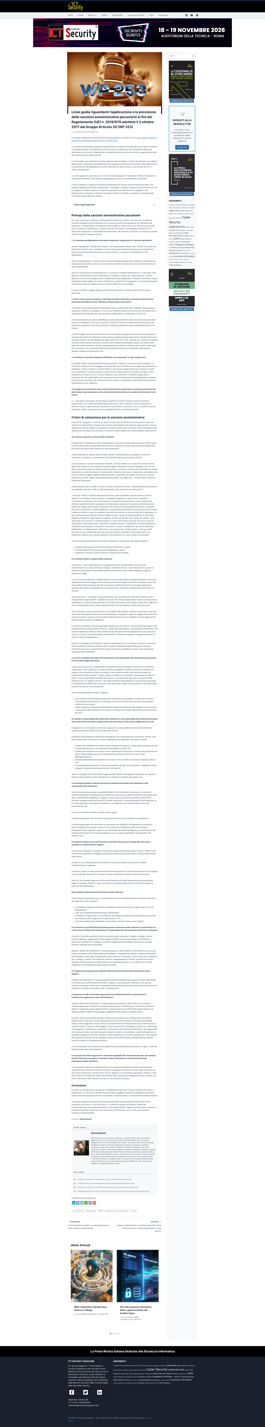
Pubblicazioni (117, 15)
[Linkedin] (186, 15)
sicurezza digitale (165, 1380)
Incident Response (185, 239)
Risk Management (184, 253)
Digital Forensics (183, 236)
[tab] (110, 1333)
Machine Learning (177, 247)
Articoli (80, 15)
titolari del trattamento (81, 667)
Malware (187, 247)
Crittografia (191, 207)
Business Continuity (188, 205)
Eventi (151, 15)
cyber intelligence (179, 213)
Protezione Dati (186, 250)
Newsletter (163, 15)
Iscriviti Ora (182, 147)
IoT (170, 247)
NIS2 (193, 247)
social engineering (184, 259)
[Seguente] (155, 1290)
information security (174, 242)
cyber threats (180, 230)
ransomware (174, 253)
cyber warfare (189, 230)
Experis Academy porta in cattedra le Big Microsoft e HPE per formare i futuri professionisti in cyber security (139, 1226)
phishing (172, 250)
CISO (170, 207)
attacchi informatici (176, 205)
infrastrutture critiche (144, 1377)
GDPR (100, 1211)
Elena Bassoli (98, 1133)
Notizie (104, 15)
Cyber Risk (178, 218)
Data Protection (160, 1374)
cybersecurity (177, 226)
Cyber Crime (184, 211)
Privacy (134, 1211)
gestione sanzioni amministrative (117, 1211)
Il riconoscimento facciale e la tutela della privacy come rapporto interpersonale (88, 1225)
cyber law (187, 213)
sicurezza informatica (184, 256)
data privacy (180, 233)
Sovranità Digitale (174, 262)
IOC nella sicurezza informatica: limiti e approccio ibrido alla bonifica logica (136, 1310)
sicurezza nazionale (174, 259)
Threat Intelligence (175, 265)
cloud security (176, 207)
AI (169, 205)
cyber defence (191, 1365)
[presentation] (92, 1276)
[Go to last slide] (74, 1290)
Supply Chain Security (186, 262)
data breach (172, 233)
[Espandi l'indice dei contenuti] (154, 205)
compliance (184, 207)
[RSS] (197, 15)
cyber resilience (134, 1370)
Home (70, 15)
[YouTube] (191, 15)
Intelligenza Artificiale (184, 244)
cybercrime (174, 210)
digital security (183, 1373)
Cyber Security (77, 1211)
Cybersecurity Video (136, 15)
